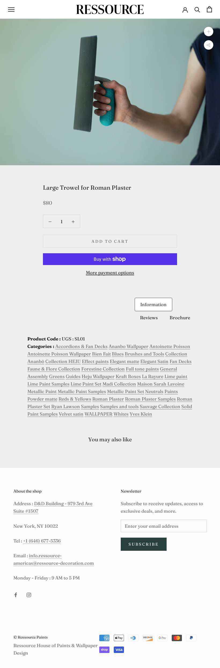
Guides (73, 376)
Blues (118, 354)
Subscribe (144, 544)
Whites (121, 414)
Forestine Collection (103, 369)
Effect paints (95, 361)
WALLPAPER (98, 414)
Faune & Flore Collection (53, 369)
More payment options (110, 272)
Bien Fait (101, 354)
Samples (90, 406)
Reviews (149, 317)
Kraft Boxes (128, 376)
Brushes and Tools (144, 354)
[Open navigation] (11, 9)
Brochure (180, 317)
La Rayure (152, 376)
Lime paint (175, 376)
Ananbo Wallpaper (128, 346)
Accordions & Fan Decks (81, 346)
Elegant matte (124, 361)
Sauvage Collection (160, 406)
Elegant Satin (154, 361)
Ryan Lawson (65, 406)
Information (153, 304)
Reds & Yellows (74, 399)
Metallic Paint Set (125, 391)
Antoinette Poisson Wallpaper (59, 354)
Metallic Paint (42, 391)
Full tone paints (142, 369)
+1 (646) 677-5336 (42, 541)
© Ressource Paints (30, 637)
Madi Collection (119, 384)
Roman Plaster (108, 399)
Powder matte (42, 399)
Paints (171, 391)
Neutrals (154, 391)
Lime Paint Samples (48, 384)
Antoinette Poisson (169, 346)
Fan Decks (181, 361)
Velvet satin (71, 414)
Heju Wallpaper (98, 376)
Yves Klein (141, 414)
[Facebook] (15, 594)
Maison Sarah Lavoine (160, 384)
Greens (57, 376)
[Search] (197, 9)
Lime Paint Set (86, 384)
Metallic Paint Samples (82, 391)
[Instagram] (29, 594)
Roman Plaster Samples (150, 399)
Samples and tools (119, 406)
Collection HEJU (63, 361)
